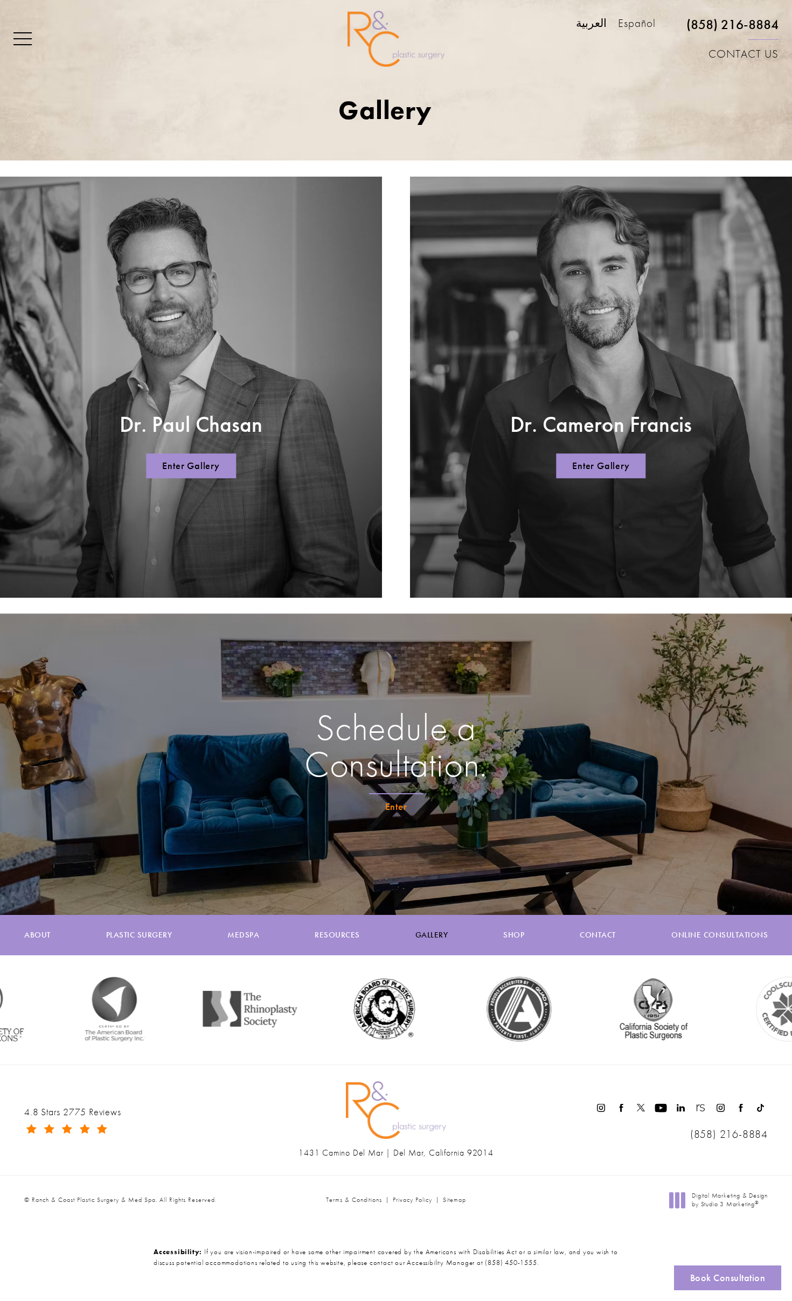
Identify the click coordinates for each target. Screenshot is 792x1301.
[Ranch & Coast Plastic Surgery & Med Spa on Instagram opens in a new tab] (601, 1108)
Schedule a (396, 745)
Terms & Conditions (354, 1199)
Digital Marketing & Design (729, 1200)
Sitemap (454, 1199)
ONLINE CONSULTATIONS (719, 935)
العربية (591, 24)
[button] (22, 39)
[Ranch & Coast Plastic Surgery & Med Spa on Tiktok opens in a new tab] (760, 1108)
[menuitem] (601, 1108)
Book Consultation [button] (728, 1277)
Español (637, 24)
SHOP (513, 935)
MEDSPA (243, 935)
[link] (732, 29)
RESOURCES (337, 935)
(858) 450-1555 (511, 1262)
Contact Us (743, 54)
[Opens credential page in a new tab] (473, 1009)
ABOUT (37, 935)
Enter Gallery (190, 466)
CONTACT (598, 935)
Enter (396, 806)
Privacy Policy (412, 1199)
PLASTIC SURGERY (139, 935)
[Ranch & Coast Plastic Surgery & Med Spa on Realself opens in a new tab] (700, 1108)
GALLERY (431, 935)
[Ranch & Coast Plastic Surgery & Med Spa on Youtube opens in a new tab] (661, 1108)
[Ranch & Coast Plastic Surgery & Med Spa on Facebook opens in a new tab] (621, 1108)
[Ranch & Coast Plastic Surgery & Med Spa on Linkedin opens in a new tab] (680, 1108)
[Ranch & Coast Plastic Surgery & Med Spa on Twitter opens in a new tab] (641, 1108)
